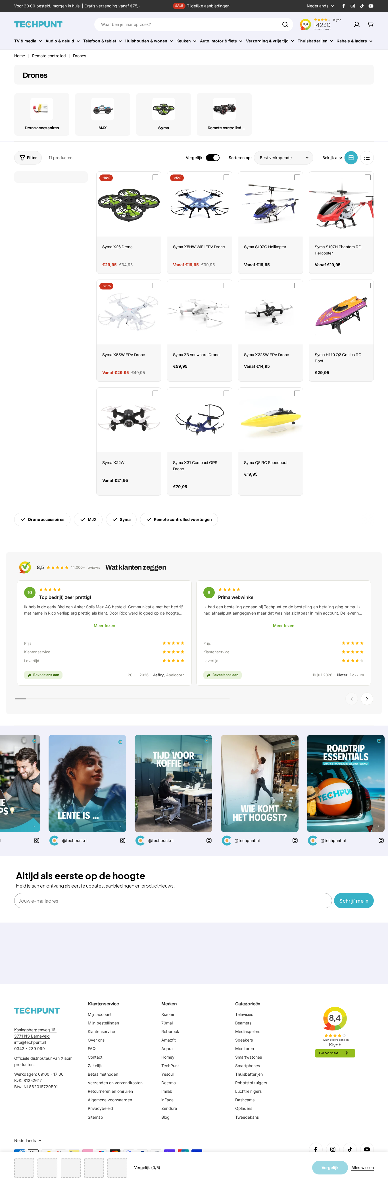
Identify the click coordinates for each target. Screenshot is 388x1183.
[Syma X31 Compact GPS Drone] (199, 420)
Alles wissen (362, 1167)
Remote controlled (49, 55)
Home (19, 55)
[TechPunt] (37, 1010)
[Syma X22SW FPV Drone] (270, 312)
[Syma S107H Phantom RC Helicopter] (341, 204)
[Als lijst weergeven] (367, 158)
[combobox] (193, 24)
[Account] (356, 24)
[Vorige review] (351, 699)
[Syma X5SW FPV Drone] (129, 312)
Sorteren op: (240, 157)
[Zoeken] (285, 24)
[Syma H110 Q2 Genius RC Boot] (341, 312)
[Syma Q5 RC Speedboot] (270, 420)
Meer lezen (104, 625)
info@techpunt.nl (30, 1042)
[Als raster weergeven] (351, 158)
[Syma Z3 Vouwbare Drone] (199, 312)
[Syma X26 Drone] (129, 204)
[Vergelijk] (155, 177)
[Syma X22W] (129, 420)
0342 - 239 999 (29, 1048)
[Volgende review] (367, 699)
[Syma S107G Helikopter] (270, 204)
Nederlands (317, 6)
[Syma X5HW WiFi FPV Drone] (199, 204)
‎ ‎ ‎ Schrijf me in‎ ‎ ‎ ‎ (354, 900)
